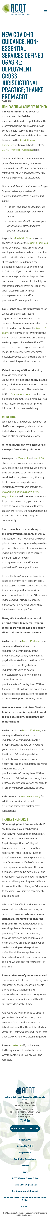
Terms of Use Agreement (25, 1184)
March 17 (23, 458)
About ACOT (25, 1140)
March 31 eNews (23, 238)
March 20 (38, 458)
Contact (25, 1206)
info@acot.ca (28, 1116)
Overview (25, 1165)
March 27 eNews (31, 641)
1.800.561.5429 (33, 1111)
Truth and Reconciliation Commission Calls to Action (25, 1198)
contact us (17, 1045)
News (25, 1172)
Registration (25, 1152)
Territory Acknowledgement (25, 1191)
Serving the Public (25, 1146)
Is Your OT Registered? (23, 1128)
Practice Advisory (20, 394)
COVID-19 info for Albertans (17, 149)
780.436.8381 (28, 1109)
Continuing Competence (25, 1159)
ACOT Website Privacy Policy (25, 1178)
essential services (38, 242)
